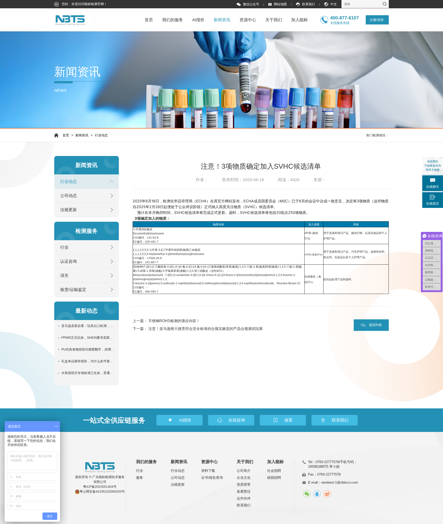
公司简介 (244, 471)
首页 (149, 20)
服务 (139, 477)
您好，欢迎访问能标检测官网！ (84, 4)
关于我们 (273, 20)
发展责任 (244, 491)
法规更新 (68, 209)
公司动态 (68, 195)
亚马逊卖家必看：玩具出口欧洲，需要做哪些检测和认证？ (88, 326)
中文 (333, 4)
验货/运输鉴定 (73, 289)
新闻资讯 (222, 20)
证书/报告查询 (212, 477)
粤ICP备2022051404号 (100, 486)
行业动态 (101, 135)
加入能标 (299, 20)
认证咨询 (68, 261)
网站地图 (280, 4)
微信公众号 (251, 4)
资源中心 (247, 20)
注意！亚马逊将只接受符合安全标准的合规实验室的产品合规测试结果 (205, 329)
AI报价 (198, 20)
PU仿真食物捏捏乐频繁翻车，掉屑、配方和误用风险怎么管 (88, 349)
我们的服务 (172, 20)
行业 (64, 247)
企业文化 (244, 477)
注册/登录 (377, 20)
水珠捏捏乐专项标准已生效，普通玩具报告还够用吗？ (88, 373)
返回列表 (375, 325)
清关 (64, 275)
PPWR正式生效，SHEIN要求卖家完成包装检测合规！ (88, 337)
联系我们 (308, 4)
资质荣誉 (244, 484)
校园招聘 (274, 477)
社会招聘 (274, 471)
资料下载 (208, 471)
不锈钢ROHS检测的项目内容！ (174, 321)
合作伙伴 (244, 498)
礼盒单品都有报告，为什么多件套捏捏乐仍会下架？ (88, 361)
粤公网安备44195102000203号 (102, 491)
